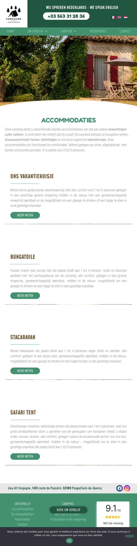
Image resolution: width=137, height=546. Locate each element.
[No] (129, 536)
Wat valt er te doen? (68, 514)
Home (10, 31)
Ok (69, 540)
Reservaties (98, 31)
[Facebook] (119, 488)
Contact (125, 31)
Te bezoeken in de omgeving (68, 519)
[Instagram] (127, 488)
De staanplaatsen (22, 514)
